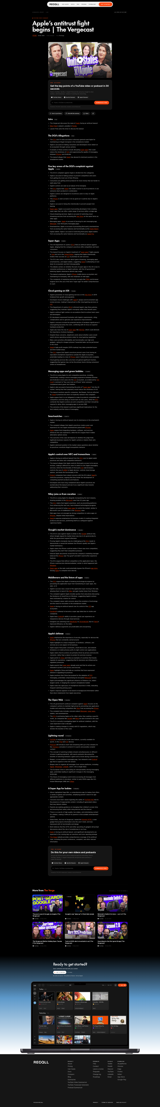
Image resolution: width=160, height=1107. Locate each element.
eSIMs (65, 470)
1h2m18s (68, 700)
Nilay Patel (53, 126)
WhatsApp (58, 766)
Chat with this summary (73, 113)
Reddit (110, 1066)
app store (94, 568)
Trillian (72, 781)
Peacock (53, 744)
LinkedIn (65, 766)
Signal (52, 766)
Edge (119, 1069)
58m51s (68, 633)
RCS (90, 675)
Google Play (122, 1079)
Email (109, 1077)
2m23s (58, 169)
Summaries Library (38, 12)
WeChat (81, 329)
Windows (78, 510)
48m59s (81, 530)
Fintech (52, 475)
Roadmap (96, 1077)
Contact (96, 1066)
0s (56, 119)
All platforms (122, 1063)
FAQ (78, 4)
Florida (74, 126)
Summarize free (101, 102)
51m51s (87, 577)
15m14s (73, 291)
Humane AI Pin (87, 819)
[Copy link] (93, 113)
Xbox (78, 708)
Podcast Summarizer (75, 1087)
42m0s (80, 494)
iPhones (59, 154)
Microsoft (69, 500)
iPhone (55, 198)
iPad (60, 741)
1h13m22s (68, 735)
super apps (84, 149)
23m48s (88, 371)
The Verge (53, 837)
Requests (96, 1071)
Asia (53, 254)
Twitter (110, 1063)
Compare (71, 1074)
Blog (69, 1077)
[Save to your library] (60, 896)
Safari (120, 1074)
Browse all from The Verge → (118, 890)
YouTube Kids (89, 799)
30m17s (67, 416)
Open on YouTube (121, 12)
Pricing (84, 4)
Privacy (95, 1102)
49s (73, 135)
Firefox (120, 1071)
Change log (97, 1074)
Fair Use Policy (121, 1102)
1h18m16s (76, 788)
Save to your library (57, 113)
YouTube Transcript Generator (78, 1085)
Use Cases (65, 4)
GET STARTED (60, 972)
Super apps (54, 209)
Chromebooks (84, 621)
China (62, 658)
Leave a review (98, 1069)
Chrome (120, 1066)
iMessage (53, 223)
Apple (78, 123)
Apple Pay (90, 234)
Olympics (56, 747)
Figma (96, 621)
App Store (80, 216)
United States (68, 254)
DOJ (54, 139)
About (70, 1063)
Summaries (72, 1079)
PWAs (88, 279)
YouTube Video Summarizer (77, 1082)
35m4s (94, 454)
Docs (72, 4)
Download (92, 4)
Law (47, 12)
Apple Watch (94, 229)
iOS (68, 152)
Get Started (105, 4)
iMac (70, 591)
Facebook (53, 611)
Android (60, 616)
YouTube (53, 739)
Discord (110, 1069)
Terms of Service (107, 1102)
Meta (77, 718)
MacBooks (73, 621)
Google (83, 533)
